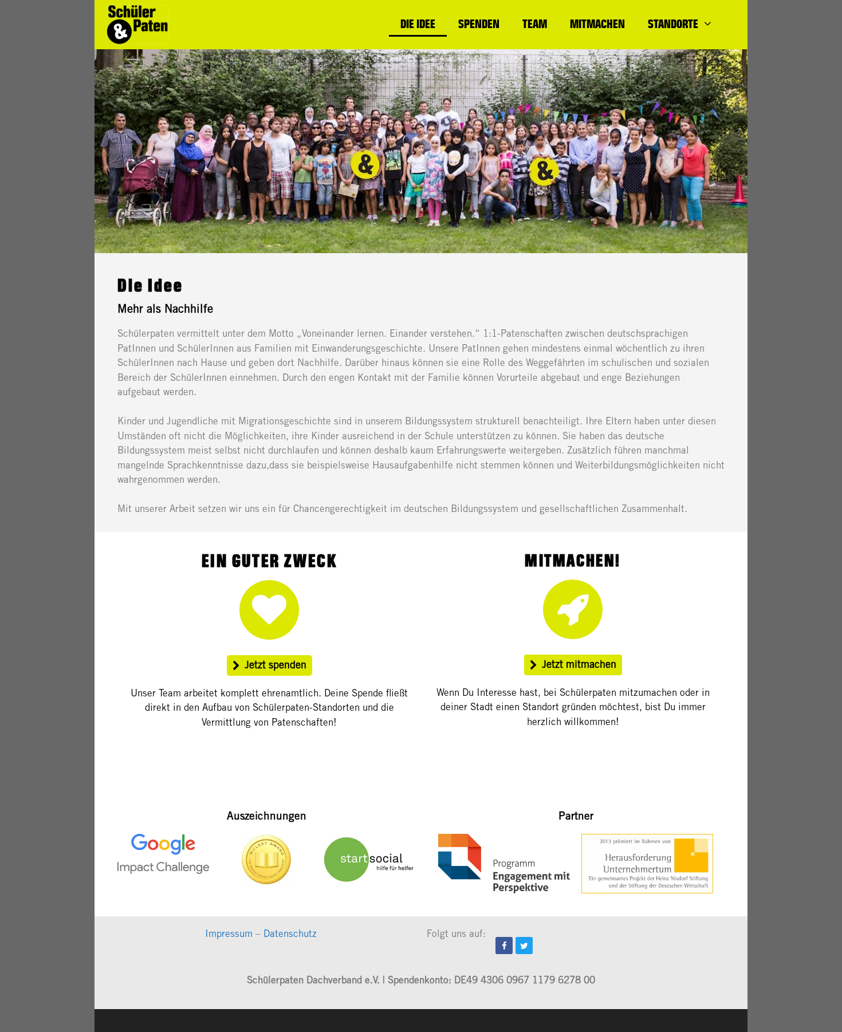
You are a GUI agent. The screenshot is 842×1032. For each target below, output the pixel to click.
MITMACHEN (597, 23)
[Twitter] (524, 945)
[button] (269, 665)
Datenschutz (290, 935)
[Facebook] (504, 945)
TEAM (534, 23)
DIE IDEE (417, 23)
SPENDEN (478, 23)
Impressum (229, 935)
